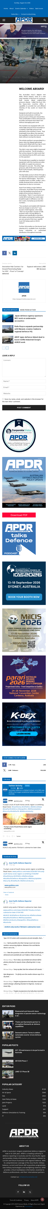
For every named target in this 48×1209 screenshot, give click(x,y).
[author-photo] (24, 293)
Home (6, 8)
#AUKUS (6, 915)
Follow (43, 770)
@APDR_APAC (18, 801)
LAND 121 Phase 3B (22, 1072)
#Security (6, 811)
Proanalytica (28, 1206)
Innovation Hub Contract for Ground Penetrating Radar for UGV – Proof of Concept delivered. (13, 270)
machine (35, 104)
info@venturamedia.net (28, 1177)
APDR (24, 296)
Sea (8, 41)
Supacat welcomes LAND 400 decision (36, 268)
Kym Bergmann (9, 970)
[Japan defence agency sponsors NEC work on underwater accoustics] (7, 318)
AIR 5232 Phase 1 (21, 1061)
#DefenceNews (36, 807)
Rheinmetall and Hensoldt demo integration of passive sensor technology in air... (30, 1013)
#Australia (7, 922)
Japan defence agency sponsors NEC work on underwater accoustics (29, 318)
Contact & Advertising (28, 14)
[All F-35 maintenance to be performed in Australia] (7, 1053)
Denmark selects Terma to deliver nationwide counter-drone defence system (28, 1035)
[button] (3, 20)
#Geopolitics (22, 809)
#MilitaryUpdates (34, 809)
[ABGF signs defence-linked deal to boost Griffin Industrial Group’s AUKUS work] (7, 340)
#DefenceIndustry (26, 811)
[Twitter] (9, 253)
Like (44, 765)
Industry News (7, 342)
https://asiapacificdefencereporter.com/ (24, 299)
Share (6, 895)
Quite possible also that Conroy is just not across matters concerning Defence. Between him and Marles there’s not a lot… (22, 941)
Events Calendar (20, 8)
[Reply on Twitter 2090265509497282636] (4, 836)
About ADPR (34, 1200)
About (11, 8)
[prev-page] (3, 348)
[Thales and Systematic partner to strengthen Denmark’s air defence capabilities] (7, 1025)
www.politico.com (12, 885)
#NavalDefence (32, 920)
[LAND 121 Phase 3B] (7, 1074)
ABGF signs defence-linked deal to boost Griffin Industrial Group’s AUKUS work (29, 339)
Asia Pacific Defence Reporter (20, 863)
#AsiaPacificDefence (10, 809)
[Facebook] (4, 253)
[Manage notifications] (42, 1199)
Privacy (26, 1200)
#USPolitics (26, 807)
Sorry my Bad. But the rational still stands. (28, 965)
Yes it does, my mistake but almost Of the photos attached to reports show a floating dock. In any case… (22, 957)
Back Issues (39, 8)
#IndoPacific (14, 811)
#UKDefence (14, 915)
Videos (31, 8)
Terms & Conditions (16, 1200)
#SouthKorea (17, 807)
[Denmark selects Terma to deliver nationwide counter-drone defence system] (7, 1035)
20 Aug (27, 801)
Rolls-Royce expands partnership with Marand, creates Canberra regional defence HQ (29, 329)
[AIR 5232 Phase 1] (7, 1064)
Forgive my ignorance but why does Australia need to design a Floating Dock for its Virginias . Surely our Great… (24, 989)
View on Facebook (8, 892)
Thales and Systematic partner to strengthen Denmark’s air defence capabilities (27, 1024)
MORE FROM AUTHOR (28, 310)
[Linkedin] (15, 253)
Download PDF (19, 515)
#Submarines (25, 915)
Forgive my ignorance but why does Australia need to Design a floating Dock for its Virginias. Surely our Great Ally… (24, 979)
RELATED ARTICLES (11, 310)
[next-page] (7, 348)
